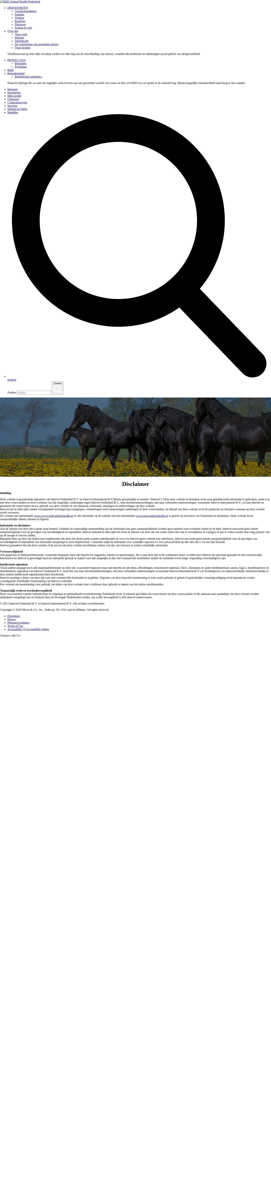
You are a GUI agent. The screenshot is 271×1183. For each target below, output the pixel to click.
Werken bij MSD (17, 109)
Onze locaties (22, 47)
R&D (10, 70)
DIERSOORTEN (17, 7)
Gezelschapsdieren (26, 11)
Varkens (19, 17)
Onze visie (21, 34)
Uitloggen (13, 99)
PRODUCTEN (16, 60)
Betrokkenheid (16, 73)
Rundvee (20, 21)
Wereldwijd (21, 41)
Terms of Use (15, 625)
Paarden (19, 14)
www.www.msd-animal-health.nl (53, 515)
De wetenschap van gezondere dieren (36, 44)
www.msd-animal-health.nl (152, 515)
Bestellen (12, 112)
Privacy (11, 619)
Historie (19, 37)
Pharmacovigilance (18, 622)
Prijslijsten (21, 66)
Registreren (14, 92)
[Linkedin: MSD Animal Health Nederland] (135, 1181)
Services (12, 105)
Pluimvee (20, 24)
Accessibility (14, 629)
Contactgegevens (17, 102)
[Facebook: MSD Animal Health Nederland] (135, 909)
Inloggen (12, 89)
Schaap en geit (23, 27)
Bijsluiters (20, 63)
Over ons (12, 31)
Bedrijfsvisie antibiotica (28, 76)
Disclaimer (13, 616)
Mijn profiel (14, 95)
